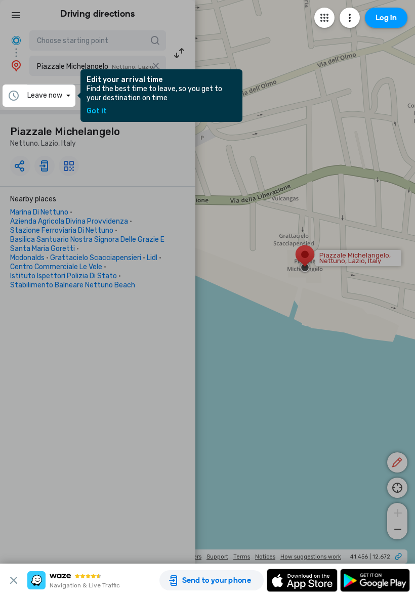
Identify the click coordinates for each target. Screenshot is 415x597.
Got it (97, 111)
